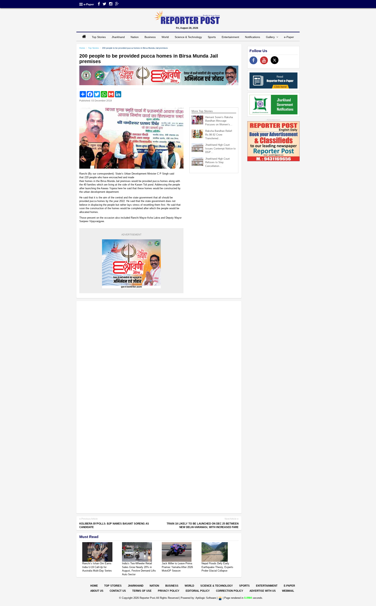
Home (82, 48)
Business (150, 37)
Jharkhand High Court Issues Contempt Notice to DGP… (220, 148)
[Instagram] (110, 4)
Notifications (252, 37)
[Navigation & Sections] (81, 4)
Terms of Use (142, 590)
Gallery (271, 37)
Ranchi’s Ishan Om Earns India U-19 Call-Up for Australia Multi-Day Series (97, 567)
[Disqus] (159, 354)
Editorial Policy (198, 590)
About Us (96, 590)
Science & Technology (188, 37)
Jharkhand (118, 37)
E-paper (289, 585)
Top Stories (99, 37)
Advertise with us (262, 590)
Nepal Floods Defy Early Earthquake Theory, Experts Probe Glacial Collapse (217, 567)
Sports (212, 37)
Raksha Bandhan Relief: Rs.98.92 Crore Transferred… (219, 134)
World (165, 37)
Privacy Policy (168, 590)
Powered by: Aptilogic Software (198, 597)
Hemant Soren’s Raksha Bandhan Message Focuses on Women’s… (219, 121)
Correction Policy (229, 590)
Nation (135, 37)
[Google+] (117, 4)
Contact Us (118, 590)
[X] (274, 60)
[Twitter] (104, 4)
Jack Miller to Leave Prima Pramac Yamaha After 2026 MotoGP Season (177, 567)
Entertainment (230, 37)
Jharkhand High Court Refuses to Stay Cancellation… (217, 162)
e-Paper (89, 4)
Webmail (288, 590)
